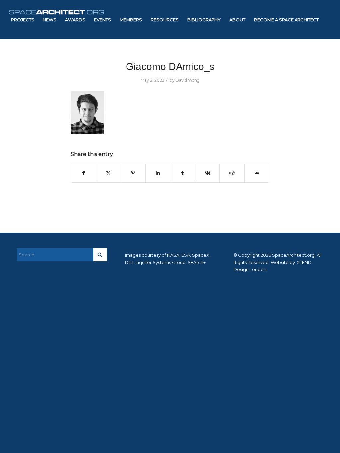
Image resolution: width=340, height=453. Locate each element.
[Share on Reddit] (232, 173)
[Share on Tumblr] (182, 173)
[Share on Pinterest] (133, 173)
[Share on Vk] (207, 173)
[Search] (62, 58)
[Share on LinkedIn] (158, 173)
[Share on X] (108, 173)
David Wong (188, 80)
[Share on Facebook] (83, 173)
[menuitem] (23, 19)
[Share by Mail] (257, 173)
